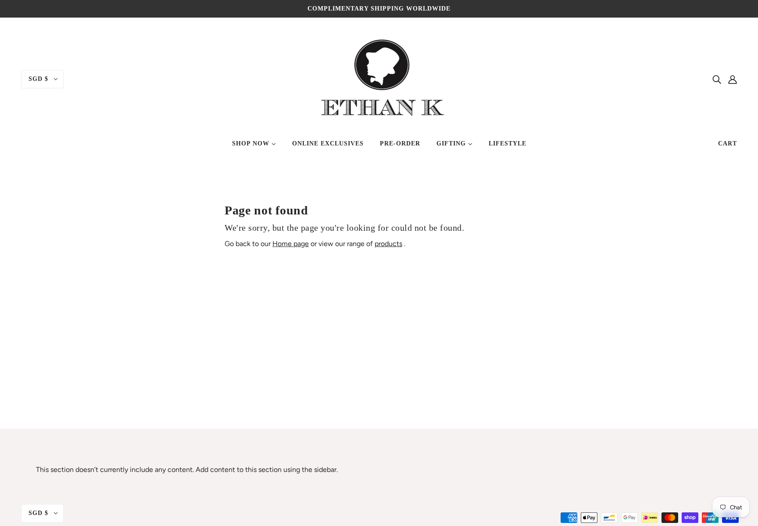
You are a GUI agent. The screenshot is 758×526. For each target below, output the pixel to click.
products (388, 243)
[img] (717, 79)
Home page (290, 243)
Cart (727, 143)
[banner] (379, 78)
